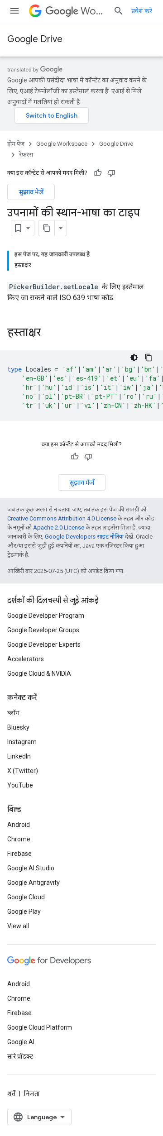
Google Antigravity (33, 882)
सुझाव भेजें (31, 192)
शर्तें (11, 1093)
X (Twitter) (22, 770)
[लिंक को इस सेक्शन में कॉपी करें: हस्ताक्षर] (50, 333)
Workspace (93, 11)
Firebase (19, 853)
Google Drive (34, 39)
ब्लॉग (13, 712)
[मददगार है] (98, 173)
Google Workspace (61, 143)
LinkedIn (19, 756)
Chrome (18, 839)
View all (18, 926)
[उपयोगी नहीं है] (111, 173)
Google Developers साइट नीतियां (84, 536)
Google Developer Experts (44, 644)
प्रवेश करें (141, 10)
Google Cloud (26, 897)
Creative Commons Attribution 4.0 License (61, 518)
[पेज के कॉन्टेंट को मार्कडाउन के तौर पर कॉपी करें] (46, 228)
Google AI (20, 1041)
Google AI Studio (30, 868)
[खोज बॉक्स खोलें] (118, 10)
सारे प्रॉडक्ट (20, 1056)
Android (18, 824)
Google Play (24, 911)
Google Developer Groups (43, 630)
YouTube (20, 785)
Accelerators (25, 659)
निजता (32, 1093)
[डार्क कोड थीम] (134, 357)
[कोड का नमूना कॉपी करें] (148, 357)
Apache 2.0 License (58, 527)
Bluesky (18, 727)
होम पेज (15, 143)
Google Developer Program (45, 615)
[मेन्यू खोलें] (14, 11)
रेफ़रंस (26, 154)
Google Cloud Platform (39, 1027)
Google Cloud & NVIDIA (39, 673)
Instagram (22, 741)
